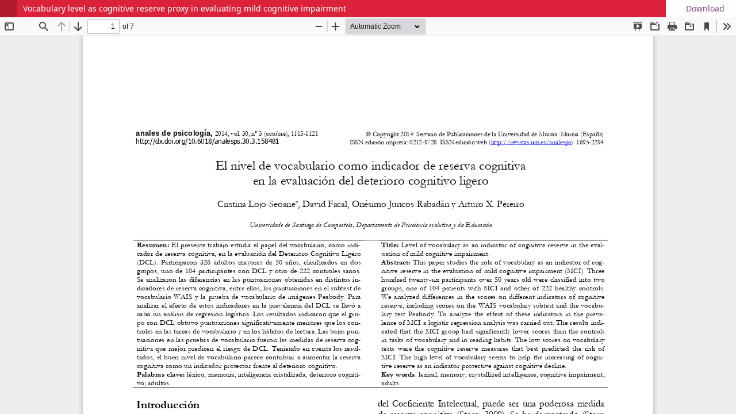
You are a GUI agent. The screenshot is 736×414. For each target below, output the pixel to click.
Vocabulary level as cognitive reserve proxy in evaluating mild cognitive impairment (184, 8)
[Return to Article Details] (8, 8)
